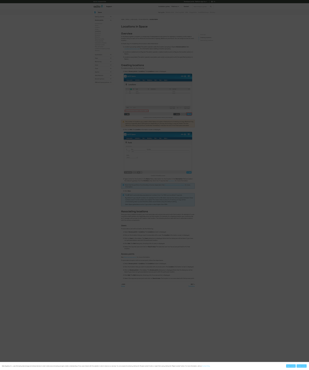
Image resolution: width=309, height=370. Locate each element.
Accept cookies (301, 366)
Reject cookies (291, 366)
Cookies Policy (206, 366)
